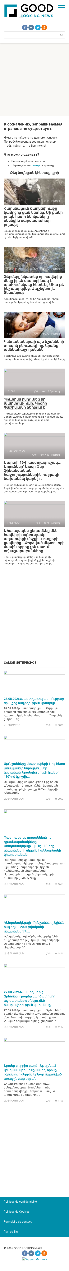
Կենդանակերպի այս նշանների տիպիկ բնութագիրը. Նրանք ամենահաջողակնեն (34, 345)
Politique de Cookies (17, 1211)
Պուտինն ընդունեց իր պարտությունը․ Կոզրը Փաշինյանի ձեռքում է (25, 403)
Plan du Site (11, 1231)
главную (35, 165)
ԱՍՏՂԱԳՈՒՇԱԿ (14, 798)
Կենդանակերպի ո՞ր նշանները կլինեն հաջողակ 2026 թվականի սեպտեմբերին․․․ (34, 927)
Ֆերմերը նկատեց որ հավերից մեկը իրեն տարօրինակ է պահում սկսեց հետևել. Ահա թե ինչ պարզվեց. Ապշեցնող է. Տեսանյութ (34, 284)
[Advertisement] (34, 79)
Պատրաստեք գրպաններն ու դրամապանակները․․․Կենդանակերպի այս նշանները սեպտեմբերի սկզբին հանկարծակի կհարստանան (32, 846)
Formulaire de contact (18, 1221)
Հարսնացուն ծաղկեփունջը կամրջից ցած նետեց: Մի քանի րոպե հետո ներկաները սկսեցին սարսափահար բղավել (33, 216)
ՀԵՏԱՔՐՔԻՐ (12, 725)
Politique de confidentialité (20, 1201)
